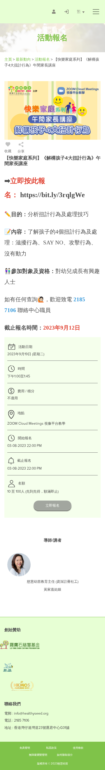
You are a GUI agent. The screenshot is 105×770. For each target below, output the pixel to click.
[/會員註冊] (54, 11)
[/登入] (66, 11)
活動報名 (43, 59)
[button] (96, 11)
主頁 (8, 59)
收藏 (7, 151)
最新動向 (24, 59)
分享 (21, 151)
